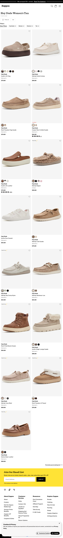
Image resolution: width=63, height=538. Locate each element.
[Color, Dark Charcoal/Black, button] (7, 398)
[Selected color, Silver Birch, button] (2, 290)
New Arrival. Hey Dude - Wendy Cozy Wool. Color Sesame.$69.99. (16, 382)
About (6, 499)
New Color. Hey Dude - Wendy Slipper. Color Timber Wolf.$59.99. (47, 166)
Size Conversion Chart (37, 500)
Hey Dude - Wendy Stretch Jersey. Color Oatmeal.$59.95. (47, 55)
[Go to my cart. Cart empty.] (55, 6)
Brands (49, 499)
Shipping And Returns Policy (22, 512)
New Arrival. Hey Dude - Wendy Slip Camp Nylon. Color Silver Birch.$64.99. (16, 275)
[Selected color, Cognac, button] (2, 181)
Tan (36, 26)
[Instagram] (5, 489)
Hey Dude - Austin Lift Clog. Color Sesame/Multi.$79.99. (16, 55)
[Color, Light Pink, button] (36, 71)
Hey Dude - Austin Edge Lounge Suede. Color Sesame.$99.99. (47, 329)
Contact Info (22, 504)
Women (21, 26)
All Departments (52, 516)
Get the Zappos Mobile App (8, 505)
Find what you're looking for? (53, 465)
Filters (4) (7, 19)
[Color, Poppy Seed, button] (5, 398)
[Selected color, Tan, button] (2, 125)
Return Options (22, 520)
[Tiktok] (9, 489)
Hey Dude (11, 26)
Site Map (35, 506)
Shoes (49, 510)
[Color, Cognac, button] (36, 344)
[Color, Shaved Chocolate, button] (36, 398)
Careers (6, 502)
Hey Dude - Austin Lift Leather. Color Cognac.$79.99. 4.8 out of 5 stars (16, 166)
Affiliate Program (38, 504)
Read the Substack (40, 1)
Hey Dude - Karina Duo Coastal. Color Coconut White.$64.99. (16, 221)
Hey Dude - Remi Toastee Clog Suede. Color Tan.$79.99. (16, 110)
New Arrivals (51, 505)
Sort (13, 19)
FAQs (20, 501)
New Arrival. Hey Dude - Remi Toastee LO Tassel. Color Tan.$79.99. (47, 382)
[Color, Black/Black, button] (10, 71)
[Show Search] (51, 6)
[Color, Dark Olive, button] (36, 290)
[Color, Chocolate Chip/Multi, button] (13, 71)
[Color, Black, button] (38, 71)
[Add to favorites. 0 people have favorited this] (29, 31)
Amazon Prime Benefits (8, 510)
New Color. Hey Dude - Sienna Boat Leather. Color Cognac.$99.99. (16, 436)
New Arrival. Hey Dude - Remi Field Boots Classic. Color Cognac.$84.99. (16, 329)
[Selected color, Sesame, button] (33, 125)
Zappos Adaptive (52, 513)
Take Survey (36, 509)
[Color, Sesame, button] (5, 125)
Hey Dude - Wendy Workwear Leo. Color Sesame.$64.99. (47, 275)
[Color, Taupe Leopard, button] (36, 236)
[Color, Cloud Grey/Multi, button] (36, 125)
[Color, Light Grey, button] (41, 71)
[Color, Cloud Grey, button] (38, 181)
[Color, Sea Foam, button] (5, 71)
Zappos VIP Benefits (7, 515)
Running (49, 507)
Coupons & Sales (9, 518)
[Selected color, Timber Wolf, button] (33, 181)
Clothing (49, 502)
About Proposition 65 (23, 516)
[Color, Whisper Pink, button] (7, 71)
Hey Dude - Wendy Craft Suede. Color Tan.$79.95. (47, 221)
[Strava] (14, 489)
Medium (29, 26)
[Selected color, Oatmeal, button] (33, 71)
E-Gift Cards (36, 512)
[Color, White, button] (7, 181)
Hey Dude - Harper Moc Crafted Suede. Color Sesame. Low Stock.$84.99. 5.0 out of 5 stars (47, 110)
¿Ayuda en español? (21, 507)
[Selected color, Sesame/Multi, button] (2, 71)
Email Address (10, 479)
